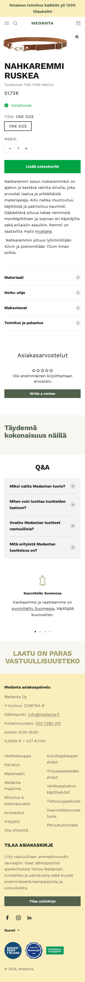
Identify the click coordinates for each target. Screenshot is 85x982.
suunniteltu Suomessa (33, 608)
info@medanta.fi (44, 714)
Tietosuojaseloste (63, 801)
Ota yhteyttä (16, 830)
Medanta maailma (12, 785)
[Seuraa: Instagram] (18, 918)
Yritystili (12, 821)
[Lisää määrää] (26, 148)
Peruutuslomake (62, 825)
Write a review (42, 393)
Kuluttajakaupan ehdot (62, 759)
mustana (43, 231)
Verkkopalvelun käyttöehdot (61, 789)
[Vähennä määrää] (10, 148)
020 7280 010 (48, 723)
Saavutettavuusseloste (63, 813)
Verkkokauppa (17, 756)
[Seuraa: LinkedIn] (29, 918)
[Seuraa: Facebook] (7, 918)
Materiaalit (14, 773)
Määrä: (10, 139)
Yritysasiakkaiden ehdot (63, 774)
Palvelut (12, 764)
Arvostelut (14, 812)
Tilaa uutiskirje (42, 901)
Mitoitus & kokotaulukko (17, 800)
